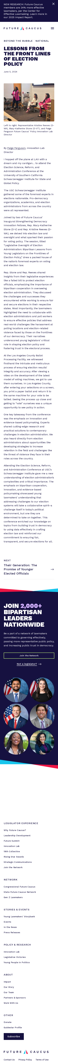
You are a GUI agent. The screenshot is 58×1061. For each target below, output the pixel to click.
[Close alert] (53, 11)
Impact (7, 982)
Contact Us (9, 1060)
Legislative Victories (15, 957)
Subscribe (13, 1036)
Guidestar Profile (13, 1027)
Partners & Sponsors (15, 998)
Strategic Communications (18, 862)
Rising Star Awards (14, 857)
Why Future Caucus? (15, 830)
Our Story (9, 987)
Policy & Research (17, 944)
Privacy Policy (25, 1060)
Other (8, 1015)
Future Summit (11, 841)
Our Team (9, 992)
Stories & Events (16, 909)
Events (7, 922)
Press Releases (12, 932)
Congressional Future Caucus (19, 887)
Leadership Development (17, 835)
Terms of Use (42, 1060)
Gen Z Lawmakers (13, 897)
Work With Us (11, 1003)
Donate (8, 1022)
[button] (51, 28)
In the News (10, 927)
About (8, 974)
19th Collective (12, 851)
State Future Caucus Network (20, 892)
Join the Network (13, 867)
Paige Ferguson (16, 148)
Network (10, 879)
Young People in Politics (17, 962)
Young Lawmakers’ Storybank (19, 916)
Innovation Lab (12, 846)
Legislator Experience (21, 823)
